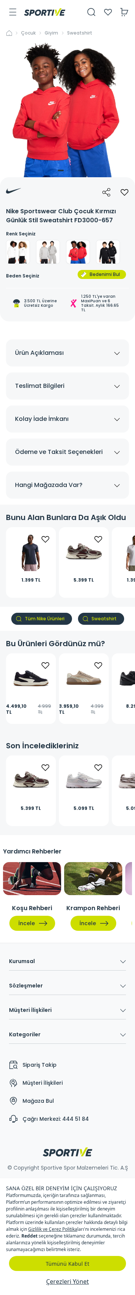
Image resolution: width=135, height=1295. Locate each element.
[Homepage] (44, 12)
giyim (51, 33)
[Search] (91, 12)
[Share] (106, 192)
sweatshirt (79, 33)
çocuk (28, 33)
